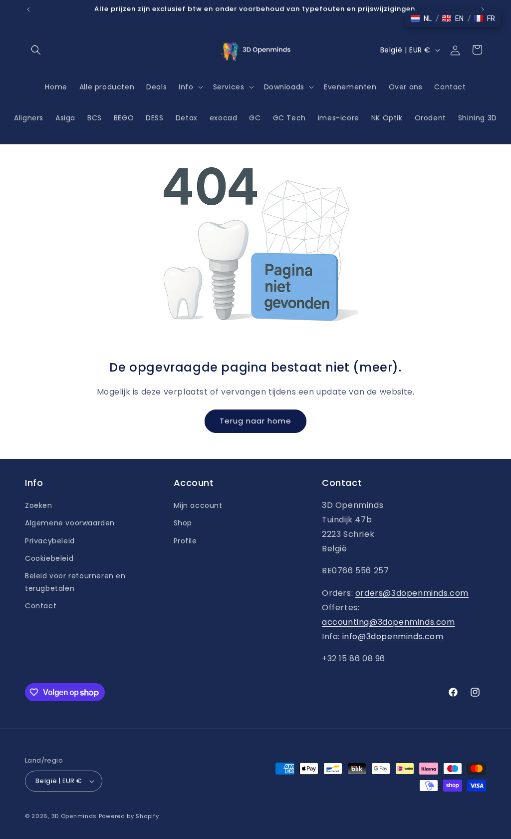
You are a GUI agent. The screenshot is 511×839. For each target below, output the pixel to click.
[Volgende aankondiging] (483, 9)
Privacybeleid (50, 541)
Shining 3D (477, 118)
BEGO (124, 118)
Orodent (430, 118)
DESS (154, 118)
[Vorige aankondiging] (28, 9)
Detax (187, 118)
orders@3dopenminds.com (412, 593)
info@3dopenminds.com (393, 636)
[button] (36, 50)
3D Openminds (74, 816)
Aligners (28, 118)
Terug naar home (255, 421)
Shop (183, 523)
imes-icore (338, 118)
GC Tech (289, 118)
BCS (94, 118)
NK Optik (387, 118)
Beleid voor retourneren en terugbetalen (75, 582)
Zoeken (38, 505)
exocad (224, 118)
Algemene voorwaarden (70, 523)
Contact (40, 606)
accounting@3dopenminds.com (388, 622)
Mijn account (198, 505)
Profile (185, 541)
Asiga (65, 118)
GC (254, 118)
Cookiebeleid (49, 558)
